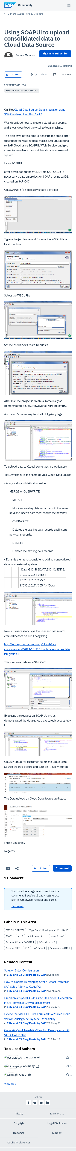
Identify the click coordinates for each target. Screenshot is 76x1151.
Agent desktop (46, 942)
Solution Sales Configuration (21, 970)
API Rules (38, 948)
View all (9, 1083)
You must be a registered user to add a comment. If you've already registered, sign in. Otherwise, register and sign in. (35, 895)
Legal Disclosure (57, 1123)
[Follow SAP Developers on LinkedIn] (47, 1102)
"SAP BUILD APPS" (14, 930)
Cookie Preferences (18, 1142)
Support (57, 1133)
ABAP (8, 936)
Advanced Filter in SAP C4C (19, 942)
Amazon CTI (12, 948)
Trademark (19, 1133)
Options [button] (41, 60)
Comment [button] (62, 868)
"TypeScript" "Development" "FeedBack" (48, 930)
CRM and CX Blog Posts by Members (25, 14)
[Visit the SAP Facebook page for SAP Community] (28, 1102)
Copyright (19, 1123)
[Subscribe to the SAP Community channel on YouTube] (41, 1102)
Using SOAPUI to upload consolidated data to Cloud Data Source (36, 38)
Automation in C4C (59, 948)
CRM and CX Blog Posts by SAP (26, 974)
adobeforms (57, 936)
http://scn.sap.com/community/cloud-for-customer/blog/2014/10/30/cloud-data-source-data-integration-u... (37, 649)
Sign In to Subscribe (55, 53)
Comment (17, 906)
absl (19, 936)
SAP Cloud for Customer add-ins (22, 90)
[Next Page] (40, 953)
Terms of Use (57, 1113)
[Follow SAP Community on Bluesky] (34, 1102)
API (26, 948)
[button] (7, 74)
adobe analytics (36, 936)
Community (25, 5)
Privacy (19, 1113)
